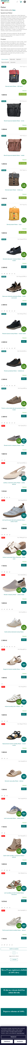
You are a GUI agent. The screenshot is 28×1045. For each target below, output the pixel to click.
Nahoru (15, 959)
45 (12, 348)
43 (6, 348)
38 (4, 273)
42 (14, 273)
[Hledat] (17, 1)
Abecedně (12, 62)
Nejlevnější (12, 59)
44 (9, 348)
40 (9, 273)
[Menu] (24, 1)
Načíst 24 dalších (14, 948)
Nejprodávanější (5, 62)
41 (12, 273)
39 (6, 273)
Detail (23, 266)
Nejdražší (18, 59)
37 (1, 273)
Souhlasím (20, 1041)
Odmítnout (7, 1041)
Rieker (13, 10)
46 (14, 348)
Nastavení (13, 1037)
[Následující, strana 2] (14, 953)
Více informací (20, 1033)
